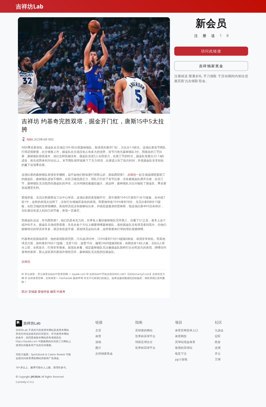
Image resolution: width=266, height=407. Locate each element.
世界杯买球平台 (145, 336)
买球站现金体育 (185, 342)
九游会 (219, 330)
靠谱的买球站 (183, 348)
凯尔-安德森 (29, 292)
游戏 (98, 342)
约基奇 (61, 292)
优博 (218, 348)
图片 (98, 348)
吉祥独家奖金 (211, 65)
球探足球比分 (144, 342)
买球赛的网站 (144, 330)
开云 (218, 354)
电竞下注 (181, 354)
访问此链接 (211, 51)
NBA (30, 139)
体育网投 (181, 336)
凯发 (218, 342)
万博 (218, 359)
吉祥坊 (131, 175)
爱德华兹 (43, 292)
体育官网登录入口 (186, 330)
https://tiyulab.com (26, 341)
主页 (98, 330)
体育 (98, 336)
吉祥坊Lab (29, 6)
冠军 (218, 336)
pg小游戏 (181, 359)
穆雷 (53, 292)
